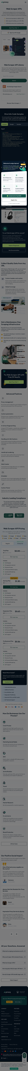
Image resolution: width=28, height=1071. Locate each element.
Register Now (14, 200)
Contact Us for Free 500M (15, 196)
